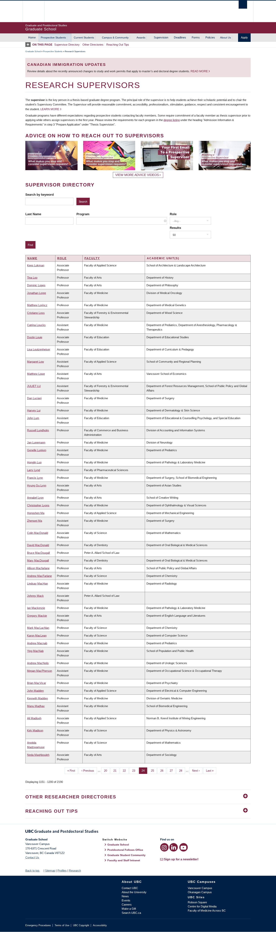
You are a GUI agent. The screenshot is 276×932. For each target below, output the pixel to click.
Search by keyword (39, 194)
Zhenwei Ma (34, 520)
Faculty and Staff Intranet (123, 860)
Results (175, 227)
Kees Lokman (35, 265)
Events (126, 900)
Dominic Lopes (36, 285)
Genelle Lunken (36, 450)
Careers (127, 904)
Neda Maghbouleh (38, 754)
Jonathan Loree (36, 293)
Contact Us (32, 857)
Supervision (161, 37)
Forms (196, 37)
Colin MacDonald (37, 532)
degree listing (172, 120)
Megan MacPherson (39, 670)
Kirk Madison (35, 730)
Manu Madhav (36, 706)
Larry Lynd (33, 470)
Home (32, 37)
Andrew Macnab (37, 643)
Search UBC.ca (131, 912)
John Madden (35, 690)
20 (107, 770)
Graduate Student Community (126, 855)
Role (173, 214)
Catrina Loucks (36, 325)
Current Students (84, 37)
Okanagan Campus (200, 892)
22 (126, 770)
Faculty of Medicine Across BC (207, 910)
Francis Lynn (35, 477)
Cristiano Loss (36, 312)
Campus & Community (115, 37)
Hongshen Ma (35, 513)
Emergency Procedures (38, 925)
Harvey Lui (33, 410)
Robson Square (197, 902)
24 (144, 770)
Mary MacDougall (38, 560)
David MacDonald (38, 545)
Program (82, 214)
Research (75, 870)
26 (163, 770)
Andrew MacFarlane (39, 575)
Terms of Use (62, 925)
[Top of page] (28, 44)
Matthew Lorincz (37, 305)
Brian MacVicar (36, 683)
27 (173, 770)
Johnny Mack (35, 595)
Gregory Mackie (37, 615)
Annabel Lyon (35, 497)
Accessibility (100, 925)
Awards (140, 37)
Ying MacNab (35, 650)
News (125, 896)
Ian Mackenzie (36, 608)
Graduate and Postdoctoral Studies (138, 832)
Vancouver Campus (200, 888)
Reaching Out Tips (117, 44)
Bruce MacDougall (38, 552)
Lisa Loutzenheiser (38, 349)
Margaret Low (35, 361)
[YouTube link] (183, 847)
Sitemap (50, 870)
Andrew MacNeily (38, 663)
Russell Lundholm (38, 430)
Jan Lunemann (36, 442)
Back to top (32, 870)
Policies (210, 37)
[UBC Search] (243, 5)
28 (182, 770)
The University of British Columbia (33, 11)
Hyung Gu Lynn (36, 485)
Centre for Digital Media (202, 906)
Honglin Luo (34, 462)
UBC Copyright (81, 925)
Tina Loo (32, 277)
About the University (134, 892)
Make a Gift (129, 908)
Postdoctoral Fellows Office (125, 849)
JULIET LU (34, 386)
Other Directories (92, 44)
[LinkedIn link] (173, 847)
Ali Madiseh (34, 718)
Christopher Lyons (38, 505)
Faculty (92, 258)
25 (154, 770)
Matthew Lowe (36, 373)
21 (116, 770)
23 (135, 770)
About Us (225, 37)
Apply (244, 37)
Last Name (33, 214)
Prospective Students (53, 37)
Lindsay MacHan (37, 583)
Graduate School (33, 51)
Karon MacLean (37, 635)
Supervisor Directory (67, 44)
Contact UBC (130, 888)
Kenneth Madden (37, 698)
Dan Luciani (34, 398)
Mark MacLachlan (38, 627)
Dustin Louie (34, 337)
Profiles (62, 870)
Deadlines (180, 37)
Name (32, 258)
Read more (200, 71)
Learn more (49, 109)
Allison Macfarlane (38, 568)
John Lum (33, 418)
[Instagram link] (164, 847)
